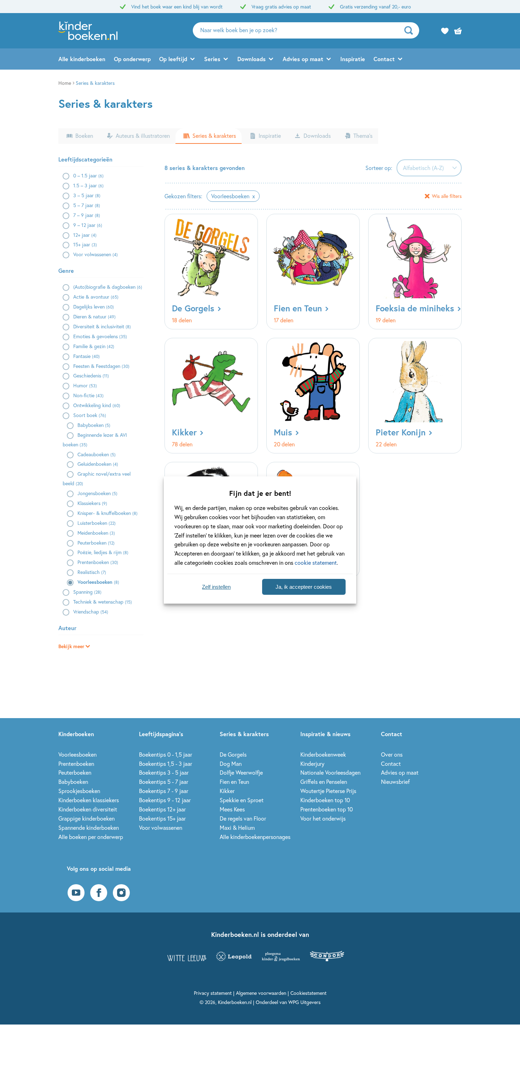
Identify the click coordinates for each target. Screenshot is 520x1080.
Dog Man (231, 763)
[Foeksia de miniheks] (415, 271)
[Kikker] (211, 395)
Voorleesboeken (77, 754)
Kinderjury (312, 763)
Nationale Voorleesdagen (330, 772)
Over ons (392, 754)
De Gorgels (233, 754)
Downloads (251, 59)
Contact (384, 59)
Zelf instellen (216, 587)
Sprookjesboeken (79, 790)
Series (212, 59)
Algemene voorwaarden (261, 993)
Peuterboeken (74, 772)
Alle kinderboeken (81, 59)
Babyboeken (73, 781)
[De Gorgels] (211, 271)
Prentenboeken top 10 (326, 809)
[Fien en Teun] (313, 271)
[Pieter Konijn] (415, 395)
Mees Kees (232, 809)
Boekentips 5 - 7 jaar (163, 781)
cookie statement (316, 562)
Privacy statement (213, 993)
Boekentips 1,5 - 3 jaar (165, 763)
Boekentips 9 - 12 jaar (165, 800)
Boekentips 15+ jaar (162, 818)
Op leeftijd (173, 59)
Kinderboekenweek (323, 754)
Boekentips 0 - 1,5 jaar (165, 754)
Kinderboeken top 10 (325, 800)
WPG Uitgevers (304, 1002)
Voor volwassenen (160, 827)
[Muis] (313, 395)
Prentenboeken (76, 763)
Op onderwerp (132, 59)
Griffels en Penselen (323, 781)
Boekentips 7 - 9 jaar (163, 790)
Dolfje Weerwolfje (241, 772)
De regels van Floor (243, 818)
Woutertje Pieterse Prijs (328, 790)
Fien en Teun (234, 781)
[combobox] (429, 167)
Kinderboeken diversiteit (87, 809)
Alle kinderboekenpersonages (255, 836)
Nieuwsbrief (395, 781)
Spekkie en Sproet (242, 800)
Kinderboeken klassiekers (88, 800)
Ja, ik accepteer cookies (304, 587)
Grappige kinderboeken (86, 818)
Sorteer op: (378, 167)
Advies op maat (303, 59)
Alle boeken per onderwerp (90, 836)
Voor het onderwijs (323, 818)
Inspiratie (352, 59)
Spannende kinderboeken (88, 827)
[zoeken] (411, 30)
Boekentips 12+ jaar (162, 809)
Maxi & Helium (237, 827)
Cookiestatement (308, 993)
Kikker (227, 790)
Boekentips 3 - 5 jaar (164, 772)
